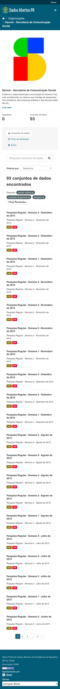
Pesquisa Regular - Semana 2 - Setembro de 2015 (29, 396)
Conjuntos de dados (20, 133)
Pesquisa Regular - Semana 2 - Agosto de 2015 (29, 497)
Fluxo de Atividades (19, 139)
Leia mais (7, 107)
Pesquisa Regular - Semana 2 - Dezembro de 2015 (29, 237)
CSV (9, 227)
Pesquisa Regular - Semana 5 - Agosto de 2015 (29, 436)
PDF (14, 227)
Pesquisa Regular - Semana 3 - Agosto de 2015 (29, 477)
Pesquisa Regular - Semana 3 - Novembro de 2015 (30, 306)
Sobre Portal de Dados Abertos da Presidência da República (30, 656)
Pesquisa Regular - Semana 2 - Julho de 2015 (29, 577)
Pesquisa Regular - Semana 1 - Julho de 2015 (29, 598)
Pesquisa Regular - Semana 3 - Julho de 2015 (29, 557)
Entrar (53, 2)
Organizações (16, 18)
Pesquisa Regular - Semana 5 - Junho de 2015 (29, 618)
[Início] (3, 18)
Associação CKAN (10, 664)
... (32, 636)
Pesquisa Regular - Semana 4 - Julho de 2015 (29, 537)
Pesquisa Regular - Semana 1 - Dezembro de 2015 (29, 260)
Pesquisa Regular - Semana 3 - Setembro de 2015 (29, 376)
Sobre (13, 145)
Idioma (5, 679)
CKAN (7, 674)
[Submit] (49, 158)
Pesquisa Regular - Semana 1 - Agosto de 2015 (29, 517)
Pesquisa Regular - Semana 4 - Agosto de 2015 (29, 456)
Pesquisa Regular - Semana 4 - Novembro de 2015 (30, 283)
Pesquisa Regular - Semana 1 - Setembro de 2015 (29, 416)
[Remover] (32, 192)
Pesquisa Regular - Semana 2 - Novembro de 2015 (30, 329)
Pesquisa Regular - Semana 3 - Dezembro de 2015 (29, 214)
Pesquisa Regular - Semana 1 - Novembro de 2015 (30, 353)
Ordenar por (12, 168)
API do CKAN (8, 660)
